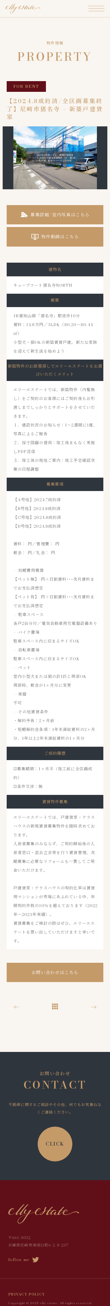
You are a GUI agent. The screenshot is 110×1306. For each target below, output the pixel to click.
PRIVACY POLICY (26, 1294)
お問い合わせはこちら (55, 972)
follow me (19, 1259)
